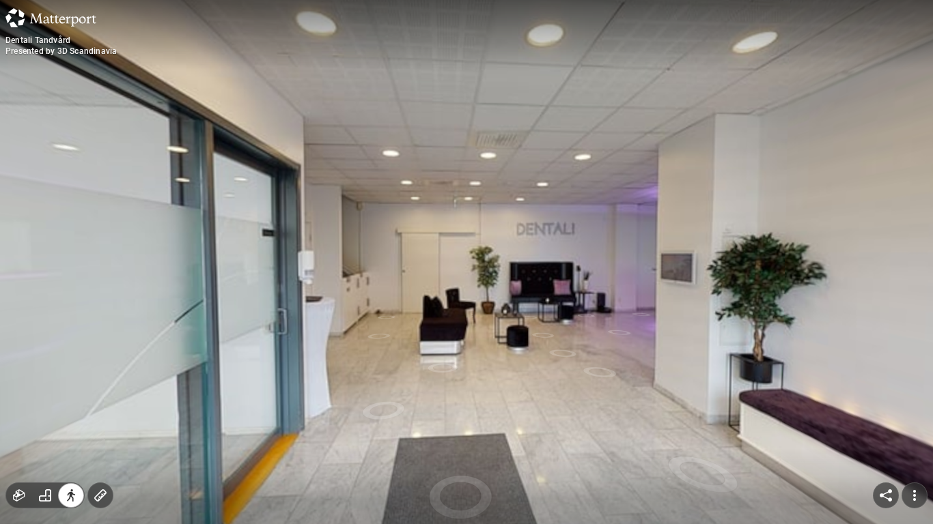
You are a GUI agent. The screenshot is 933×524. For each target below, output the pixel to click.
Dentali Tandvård (37, 40)
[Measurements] (100, 495)
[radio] (19, 495)
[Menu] (915, 495)
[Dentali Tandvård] (466, 262)
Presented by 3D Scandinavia (61, 51)
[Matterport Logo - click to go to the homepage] (51, 17)
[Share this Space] (886, 495)
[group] (45, 495)
